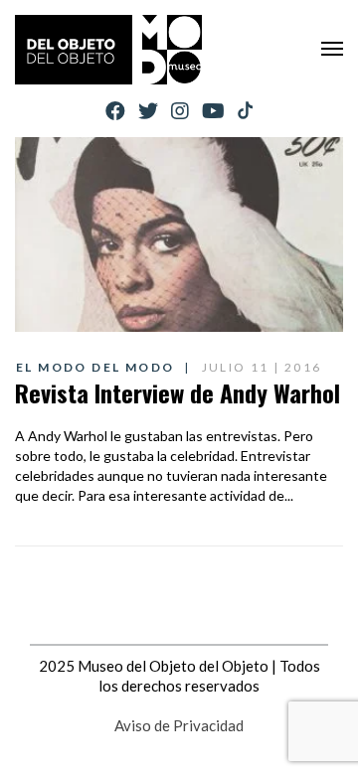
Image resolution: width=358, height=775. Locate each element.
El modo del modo (95, 367)
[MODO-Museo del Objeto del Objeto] (108, 49)
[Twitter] (148, 110)
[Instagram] (180, 110)
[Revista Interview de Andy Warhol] (179, 234)
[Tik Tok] (245, 111)
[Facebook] (115, 110)
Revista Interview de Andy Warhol (177, 392)
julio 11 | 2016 (262, 367)
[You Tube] (213, 110)
